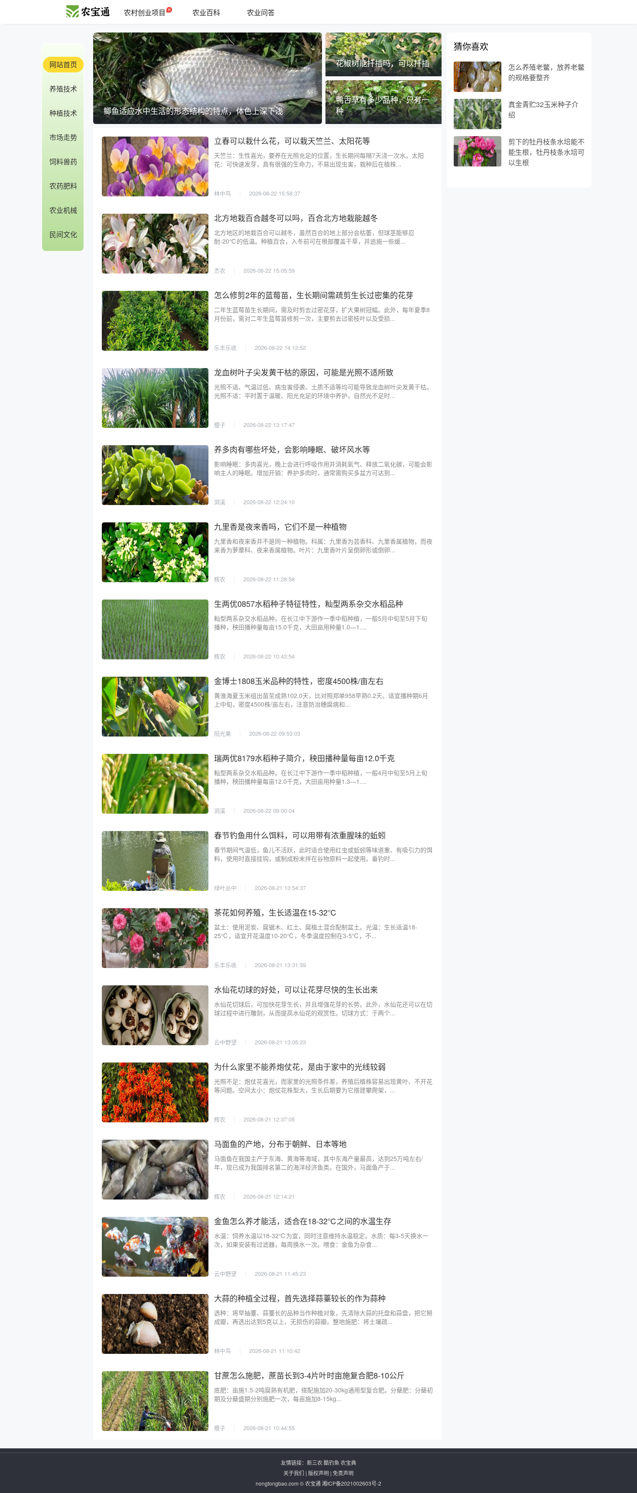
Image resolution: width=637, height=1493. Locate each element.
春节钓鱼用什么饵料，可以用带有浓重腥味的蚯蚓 (300, 835)
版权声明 (318, 1473)
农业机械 (63, 210)
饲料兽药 (63, 161)
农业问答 (261, 12)
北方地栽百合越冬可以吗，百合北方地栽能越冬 (296, 217)
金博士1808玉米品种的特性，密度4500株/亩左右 (299, 680)
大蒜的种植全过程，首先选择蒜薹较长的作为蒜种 (300, 1298)
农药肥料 (63, 186)
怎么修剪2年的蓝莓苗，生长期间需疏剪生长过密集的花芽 (313, 294)
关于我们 (293, 1473)
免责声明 (343, 1473)
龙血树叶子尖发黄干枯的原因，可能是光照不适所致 (303, 372)
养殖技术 (63, 89)
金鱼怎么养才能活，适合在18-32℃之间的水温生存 (302, 1220)
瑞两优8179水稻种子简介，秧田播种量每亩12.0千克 (304, 757)
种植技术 (63, 113)
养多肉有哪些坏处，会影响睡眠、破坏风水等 (292, 449)
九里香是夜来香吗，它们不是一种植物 (280, 526)
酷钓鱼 (331, 1462)
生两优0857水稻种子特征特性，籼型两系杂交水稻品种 (308, 603)
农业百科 (206, 12)
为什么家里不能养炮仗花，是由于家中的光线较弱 (300, 1066)
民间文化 (63, 234)
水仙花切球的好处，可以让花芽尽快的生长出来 (296, 989)
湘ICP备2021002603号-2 (351, 1483)
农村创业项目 (145, 12)
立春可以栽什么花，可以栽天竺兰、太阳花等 (292, 140)
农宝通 (313, 1483)
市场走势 (63, 137)
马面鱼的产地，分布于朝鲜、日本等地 (280, 1143)
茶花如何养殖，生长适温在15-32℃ (275, 912)
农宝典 (348, 1462)
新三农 (314, 1462)
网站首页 (63, 64)
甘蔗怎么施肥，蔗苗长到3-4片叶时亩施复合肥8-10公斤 (309, 1375)
